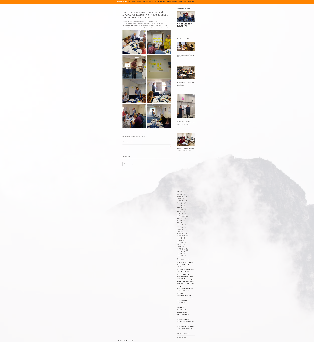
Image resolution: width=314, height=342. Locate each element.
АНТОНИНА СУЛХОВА (182, 267)
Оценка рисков (181, 281)
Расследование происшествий (185, 286)
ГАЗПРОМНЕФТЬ (185, 271)
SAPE (183, 264)
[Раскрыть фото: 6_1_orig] (159, 91)
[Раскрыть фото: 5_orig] (134, 91)
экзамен (192, 326)
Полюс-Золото (190, 281)
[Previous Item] (179, 16)
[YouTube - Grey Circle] (132, 340)
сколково (179, 324)
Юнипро (192, 298)
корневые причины (141, 136)
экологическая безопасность (184, 328)
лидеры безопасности (183, 319)
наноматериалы (181, 321)
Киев (191, 276)
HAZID (178, 262)
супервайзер (186, 324)
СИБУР (178, 290)
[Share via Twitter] (127, 142)
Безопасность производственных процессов (186, 269)
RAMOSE (179, 264)
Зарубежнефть (185, 276)
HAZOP (182, 262)
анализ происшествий (183, 305)
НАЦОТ (178, 279)
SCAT (187, 264)
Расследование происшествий (185, 288)
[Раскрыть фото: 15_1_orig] (159, 67)
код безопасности (181, 309)
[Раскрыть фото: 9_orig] (134, 116)
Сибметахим (180, 293)
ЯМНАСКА (122, 1)
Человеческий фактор (183, 298)
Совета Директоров (182, 295)
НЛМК (183, 279)
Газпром (179, 274)
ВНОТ (178, 271)
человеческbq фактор (128, 136)
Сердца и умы (185, 290)
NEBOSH (191, 262)
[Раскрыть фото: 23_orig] (134, 67)
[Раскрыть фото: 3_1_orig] (159, 116)
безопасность (180, 307)
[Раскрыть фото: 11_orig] (134, 42)
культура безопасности (183, 314)
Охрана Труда (189, 279)
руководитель (190, 321)
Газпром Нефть (186, 274)
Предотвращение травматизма (185, 283)
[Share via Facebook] (123, 142)
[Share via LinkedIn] (131, 142)
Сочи (190, 295)
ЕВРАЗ (178, 276)
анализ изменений (182, 300)
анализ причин (181, 302)
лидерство (179, 317)
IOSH (186, 262)
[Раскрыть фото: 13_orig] (159, 42)
